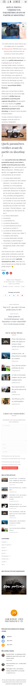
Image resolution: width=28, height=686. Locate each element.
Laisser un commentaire (14, 283)
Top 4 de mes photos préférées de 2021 (19, 367)
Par (9, 281)
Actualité (4, 542)
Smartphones (5, 559)
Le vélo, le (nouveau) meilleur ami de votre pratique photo (19, 377)
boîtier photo (17, 286)
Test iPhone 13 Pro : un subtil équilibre (18, 400)
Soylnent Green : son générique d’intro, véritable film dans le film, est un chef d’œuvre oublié (17, 480)
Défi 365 (4, 550)
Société (3, 561)
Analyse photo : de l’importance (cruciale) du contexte (19, 356)
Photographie (6, 26)
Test (3, 564)
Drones (3, 553)
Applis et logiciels (6, 544)
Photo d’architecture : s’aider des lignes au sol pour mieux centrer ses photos (19, 342)
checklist (22, 286)
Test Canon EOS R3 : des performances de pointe (19, 389)
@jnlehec (9, 636)
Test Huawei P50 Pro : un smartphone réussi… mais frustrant (17, 505)
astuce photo (10, 286)
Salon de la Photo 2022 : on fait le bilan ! (17, 488)
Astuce (4, 24)
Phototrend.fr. (8, 49)
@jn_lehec (9, 640)
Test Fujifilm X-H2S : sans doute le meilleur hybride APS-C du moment (17, 497)
